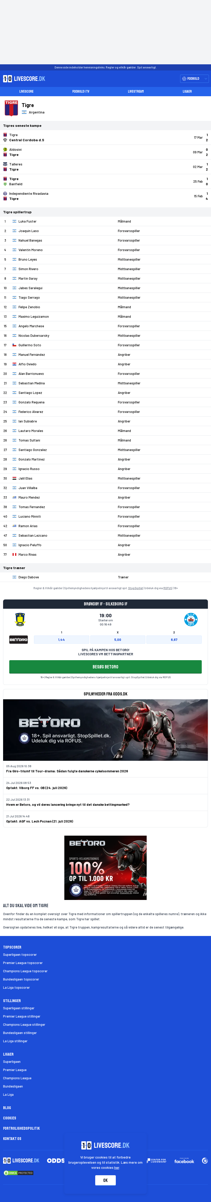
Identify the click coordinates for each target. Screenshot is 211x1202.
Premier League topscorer (23, 963)
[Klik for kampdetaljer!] (105, 137)
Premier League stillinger (21, 1016)
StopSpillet (135, 588)
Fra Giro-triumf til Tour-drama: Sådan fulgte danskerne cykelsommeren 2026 (67, 771)
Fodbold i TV (80, 91)
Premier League (15, 1070)
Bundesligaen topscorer (21, 979)
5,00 (117, 640)
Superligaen (12, 1061)
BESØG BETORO (105, 667)
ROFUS (167, 588)
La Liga (8, 1094)
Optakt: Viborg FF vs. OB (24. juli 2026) (36, 788)
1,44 (61, 640)
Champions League (17, 1078)
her (116, 1167)
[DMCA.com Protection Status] (18, 1173)
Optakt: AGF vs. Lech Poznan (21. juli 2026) (39, 821)
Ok (105, 1180)
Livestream (136, 91)
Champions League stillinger (24, 1024)
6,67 (174, 640)
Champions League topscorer (25, 971)
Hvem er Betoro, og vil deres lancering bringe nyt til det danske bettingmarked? (68, 804)
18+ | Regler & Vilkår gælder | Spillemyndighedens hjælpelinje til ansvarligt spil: (85, 677)
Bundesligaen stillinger (20, 1033)
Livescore (26, 91)
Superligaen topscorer (20, 954)
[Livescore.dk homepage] (22, 79)
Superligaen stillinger (18, 1008)
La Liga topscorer (16, 987)
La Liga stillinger (15, 1041)
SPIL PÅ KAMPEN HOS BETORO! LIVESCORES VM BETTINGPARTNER (105, 652)
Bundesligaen (13, 1086)
